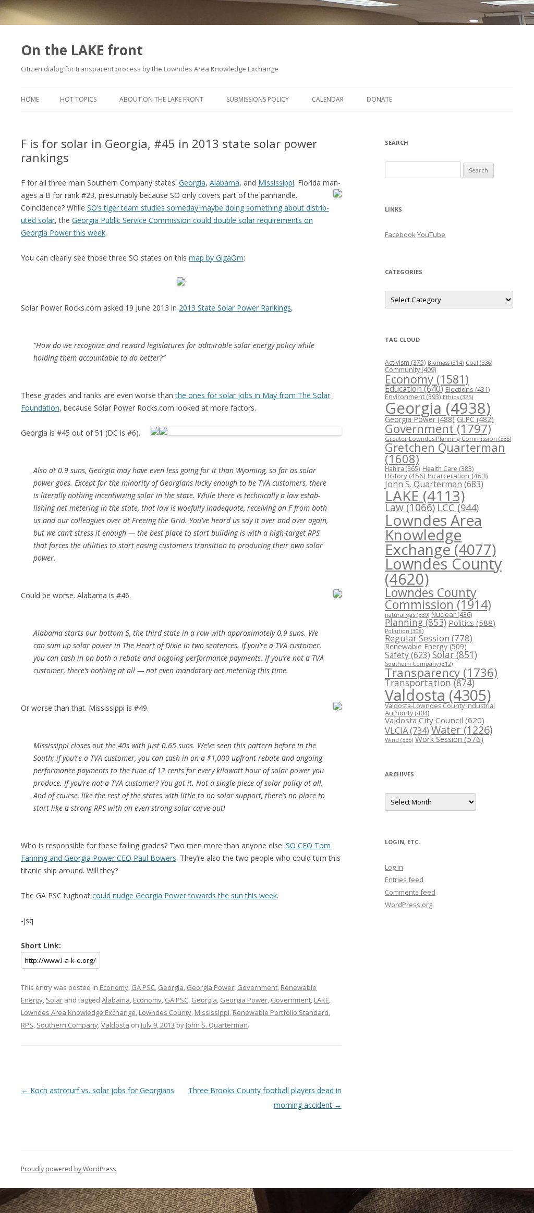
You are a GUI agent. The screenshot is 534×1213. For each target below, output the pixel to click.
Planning (415, 622)
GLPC (475, 419)
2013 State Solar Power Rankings (235, 308)
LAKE (321, 1000)
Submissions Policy (257, 99)
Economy (114, 987)
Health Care (448, 468)
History (405, 475)
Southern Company (67, 1025)
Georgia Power (210, 987)
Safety (407, 655)
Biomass (446, 362)
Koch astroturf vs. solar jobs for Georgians (97, 1090)
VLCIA (407, 730)
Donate (379, 99)
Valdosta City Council (434, 720)
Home (30, 99)
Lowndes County (165, 1012)
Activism (405, 362)
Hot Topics (78, 99)
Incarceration (458, 475)
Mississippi (276, 183)
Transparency (441, 672)
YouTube (431, 234)
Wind (399, 740)
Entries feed (404, 879)
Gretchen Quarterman (445, 453)
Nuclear (451, 614)
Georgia (192, 183)
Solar (54, 1000)
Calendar (328, 99)
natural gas (407, 614)
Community (410, 369)
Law (410, 507)
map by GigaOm (216, 258)
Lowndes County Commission (438, 598)
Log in (394, 867)
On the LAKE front (82, 50)
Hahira (402, 468)
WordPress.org (408, 904)
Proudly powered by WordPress (68, 1169)
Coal (479, 362)
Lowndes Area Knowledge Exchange (78, 1012)
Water (462, 730)
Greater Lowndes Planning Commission (448, 438)
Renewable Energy (426, 646)
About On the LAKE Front (161, 99)
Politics (471, 622)
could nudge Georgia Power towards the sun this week (184, 895)
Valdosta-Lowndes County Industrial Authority (440, 709)
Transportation (430, 682)
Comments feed (410, 892)
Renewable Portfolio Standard (281, 1012)
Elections (467, 389)
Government (257, 987)
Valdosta (115, 1025)
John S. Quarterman (217, 1025)
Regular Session (428, 638)
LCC (458, 507)
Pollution (404, 631)
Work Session (449, 739)
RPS (27, 1025)
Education (414, 388)
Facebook (400, 234)
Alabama (224, 183)
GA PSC (143, 987)
